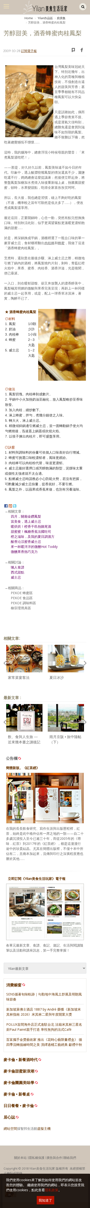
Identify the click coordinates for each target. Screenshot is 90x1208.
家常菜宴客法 (19, 677)
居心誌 (9, 1117)
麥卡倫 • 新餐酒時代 (21, 1060)
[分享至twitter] (14, 505)
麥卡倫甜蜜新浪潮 (19, 1071)
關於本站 (20, 1157)
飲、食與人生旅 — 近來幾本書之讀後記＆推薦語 (24, 742)
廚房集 (61, 18)
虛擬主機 (44, 1128)
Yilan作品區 (45, 18)
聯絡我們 (70, 1157)
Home (28, 18)
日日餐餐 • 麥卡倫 (19, 1106)
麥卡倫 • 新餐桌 (17, 1094)
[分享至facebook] (6, 505)
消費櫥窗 (14, 985)
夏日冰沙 (56, 677)
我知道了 (45, 1200)
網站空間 (10, 1128)
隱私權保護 (36, 1157)
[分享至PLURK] (10, 505)
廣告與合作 (54, 1157)
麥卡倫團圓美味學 (19, 1083)
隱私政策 (51, 1190)
